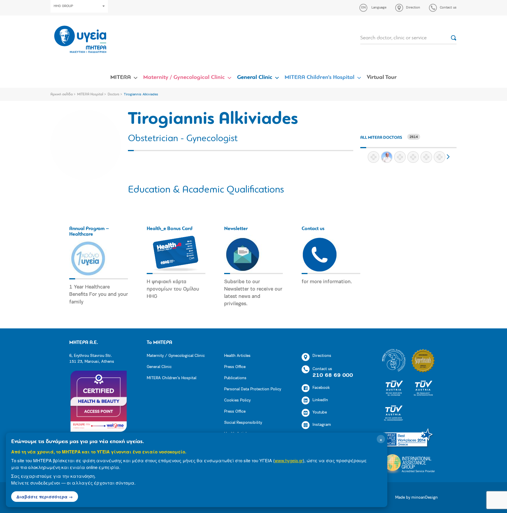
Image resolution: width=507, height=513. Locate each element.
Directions (321, 356)
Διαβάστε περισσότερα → (44, 497)
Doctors (113, 94)
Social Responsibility (243, 423)
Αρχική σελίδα (61, 94)
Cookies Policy (237, 400)
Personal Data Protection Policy (252, 389)
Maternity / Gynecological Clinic (184, 77)
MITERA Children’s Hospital (319, 77)
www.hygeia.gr (289, 460)
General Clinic (254, 77)
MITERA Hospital (90, 94)
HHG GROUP (63, 6)
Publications (235, 378)
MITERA (120, 77)
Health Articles (237, 356)
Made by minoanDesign (416, 497)
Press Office (235, 367)
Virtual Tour (382, 77)
